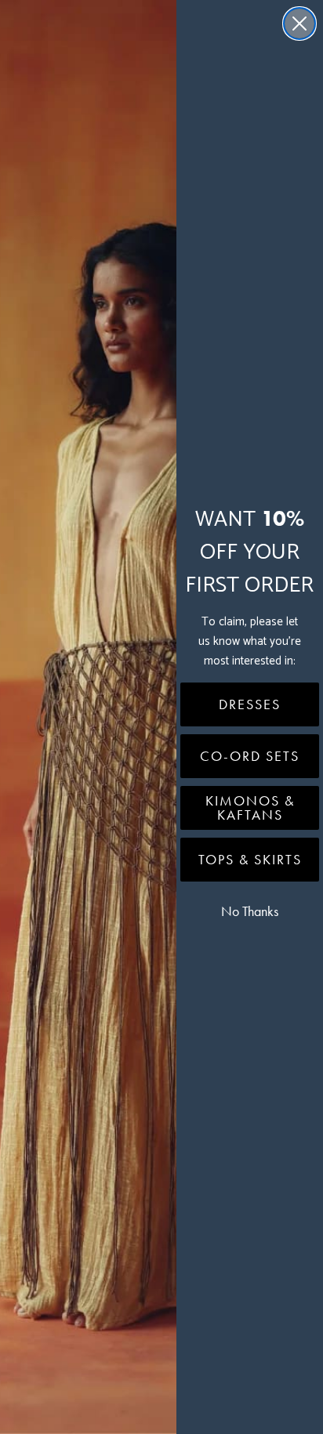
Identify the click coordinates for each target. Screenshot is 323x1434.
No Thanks (249, 911)
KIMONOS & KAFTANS (250, 808)
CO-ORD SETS (249, 756)
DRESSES (250, 704)
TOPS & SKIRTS (250, 859)
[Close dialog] (299, 23)
